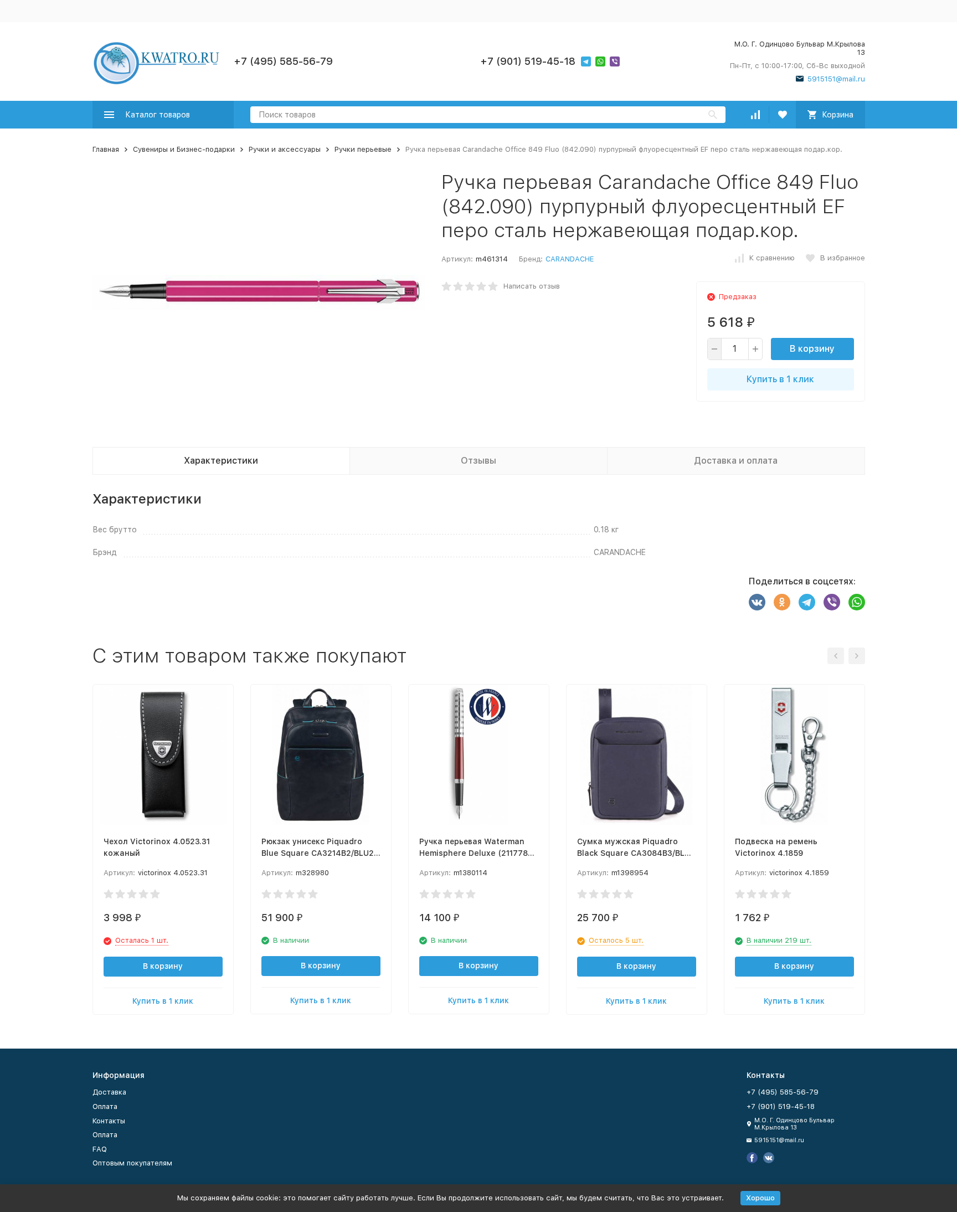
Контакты (108, 1121)
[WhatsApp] (856, 602)
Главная (105, 149)
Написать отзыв (531, 286)
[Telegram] (807, 602)
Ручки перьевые (363, 149)
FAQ (99, 1149)
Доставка (109, 1092)
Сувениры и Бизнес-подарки (184, 149)
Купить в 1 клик (780, 379)
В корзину (812, 348)
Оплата (104, 1106)
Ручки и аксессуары (285, 149)
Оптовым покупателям (132, 1163)
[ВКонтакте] (757, 602)
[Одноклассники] (782, 602)
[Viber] (832, 602)
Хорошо (760, 1198)
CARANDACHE (570, 259)
